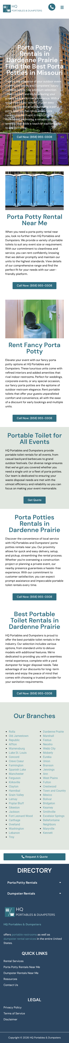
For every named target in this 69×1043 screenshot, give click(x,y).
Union (46, 761)
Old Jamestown (18, 736)
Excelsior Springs (53, 816)
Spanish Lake (17, 769)
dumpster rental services (20, 939)
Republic (14, 740)
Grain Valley (16, 795)
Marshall (48, 736)
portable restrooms (24, 934)
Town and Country (54, 790)
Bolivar (47, 799)
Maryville (48, 828)
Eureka (47, 757)
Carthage (14, 820)
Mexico (47, 795)
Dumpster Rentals (21, 893)
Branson (48, 765)
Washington (16, 828)
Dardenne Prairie (53, 731)
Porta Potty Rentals (22, 883)
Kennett (48, 833)
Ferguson (15, 778)
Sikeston (14, 807)
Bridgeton (49, 803)
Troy (11, 837)
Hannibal (14, 790)
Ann (45, 773)
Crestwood (49, 786)
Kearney (48, 807)
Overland (14, 824)
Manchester (16, 773)
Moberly (48, 752)
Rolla (12, 731)
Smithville (49, 811)
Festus (47, 740)
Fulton (47, 782)
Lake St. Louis (18, 752)
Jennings (48, 769)
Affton (13, 744)
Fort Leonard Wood (21, 816)
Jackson (14, 811)
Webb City (49, 748)
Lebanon (14, 833)
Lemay (13, 799)
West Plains (50, 778)
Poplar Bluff (16, 803)
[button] (62, 7)
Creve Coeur (16, 761)
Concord (14, 757)
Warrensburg (17, 748)
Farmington (16, 765)
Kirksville (14, 782)
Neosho (48, 744)
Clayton (13, 786)
